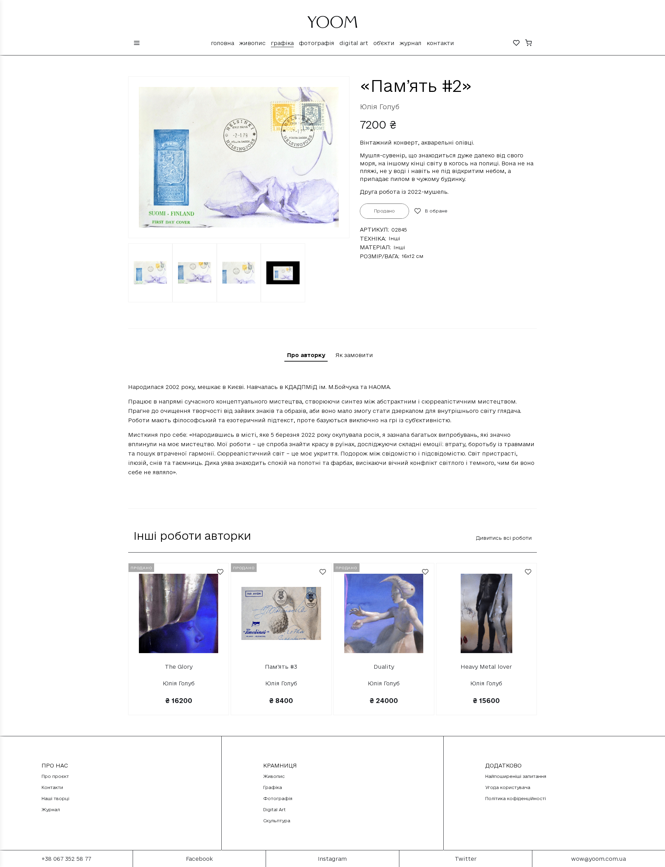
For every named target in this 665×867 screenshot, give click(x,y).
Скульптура (276, 820)
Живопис (252, 43)
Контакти (440, 43)
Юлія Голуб (379, 107)
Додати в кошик (486, 707)
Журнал (411, 43)
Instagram (332, 859)
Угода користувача (507, 787)
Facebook (199, 859)
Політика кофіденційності (515, 798)
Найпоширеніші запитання (515, 776)
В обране (436, 210)
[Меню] (136, 43)
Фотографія (316, 43)
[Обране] (516, 43)
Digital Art (353, 43)
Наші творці (55, 798)
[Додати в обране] (220, 572)
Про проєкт (55, 776)
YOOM (333, 25)
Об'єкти (383, 43)
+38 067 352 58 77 (66, 859)
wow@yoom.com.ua (598, 859)
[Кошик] (528, 43)
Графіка (282, 43)
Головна (222, 43)
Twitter (466, 859)
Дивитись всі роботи (504, 538)
